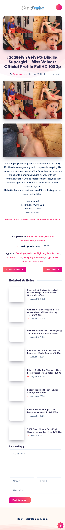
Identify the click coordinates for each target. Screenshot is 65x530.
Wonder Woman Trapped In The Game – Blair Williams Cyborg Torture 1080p (43, 312)
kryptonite (51, 257)
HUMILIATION (14, 257)
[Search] (59, 7)
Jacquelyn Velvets (33, 257)
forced (56, 253)
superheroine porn (32, 261)
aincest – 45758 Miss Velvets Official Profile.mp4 (32, 219)
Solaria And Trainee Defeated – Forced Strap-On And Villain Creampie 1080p (43, 292)
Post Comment (19, 500)
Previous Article (14, 269)
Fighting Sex (44, 253)
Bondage (21, 253)
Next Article (52, 269)
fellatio (31, 253)
